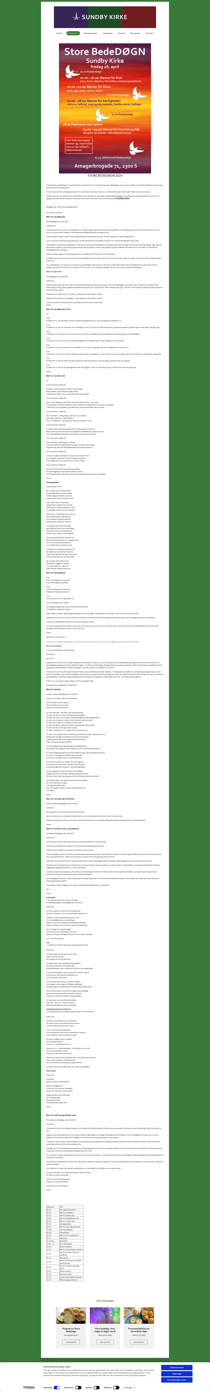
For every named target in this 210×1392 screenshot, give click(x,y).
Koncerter (121, 33)
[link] (59, 33)
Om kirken (149, 33)
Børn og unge (134, 33)
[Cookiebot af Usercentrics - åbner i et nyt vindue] (29, 1387)
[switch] (78, 1387)
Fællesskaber (107, 33)
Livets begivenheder (90, 33)
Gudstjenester (72, 33)
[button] (71, 1342)
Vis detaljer (128, 1388)
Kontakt (59, 33)
